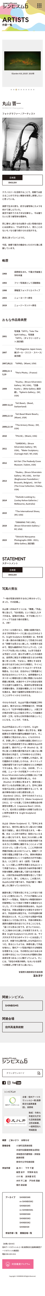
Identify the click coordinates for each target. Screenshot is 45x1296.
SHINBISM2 (25, 1222)
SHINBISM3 (25, 1218)
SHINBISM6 (25, 1197)
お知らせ (25, 1140)
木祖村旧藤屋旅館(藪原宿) (28, 1149)
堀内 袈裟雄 (21, 1184)
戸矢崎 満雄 (34, 1180)
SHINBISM (24, 1226)
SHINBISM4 (25, 1214)
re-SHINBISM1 (26, 1209)
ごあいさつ (14, 1140)
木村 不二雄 (21, 1180)
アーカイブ (10, 1197)
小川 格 (19, 1176)
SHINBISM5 (11, 1005)
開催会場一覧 (26, 1232)
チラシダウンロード (15, 1073)
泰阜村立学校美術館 (25, 1161)
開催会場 (6, 1145)
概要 (4, 1140)
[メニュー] (39, 5)
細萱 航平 (20, 1172)
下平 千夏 (29, 1167)
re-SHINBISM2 (26, 1201)
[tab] (11, 89)
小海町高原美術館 (24, 1145)
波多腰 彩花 (30, 1176)
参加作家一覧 (12, 1232)
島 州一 (19, 1167)
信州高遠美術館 (14, 1027)
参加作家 (6, 1167)
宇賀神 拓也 (32, 1172)
